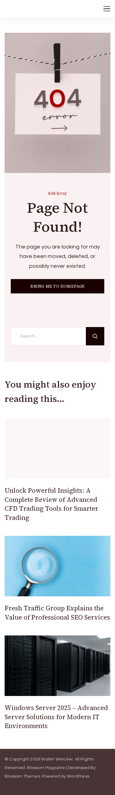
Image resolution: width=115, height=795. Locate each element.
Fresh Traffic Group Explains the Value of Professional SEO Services (57, 612)
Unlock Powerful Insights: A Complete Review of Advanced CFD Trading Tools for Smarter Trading (51, 504)
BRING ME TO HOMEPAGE (57, 286)
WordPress (78, 776)
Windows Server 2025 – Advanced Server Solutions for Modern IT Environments (56, 716)
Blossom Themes (22, 776)
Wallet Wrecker (57, 759)
